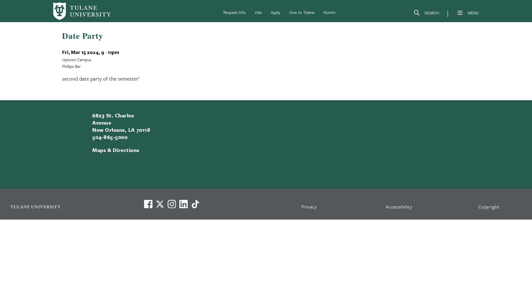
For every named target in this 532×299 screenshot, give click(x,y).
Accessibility (399, 206)
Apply (275, 12)
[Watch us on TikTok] (195, 204)
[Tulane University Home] (70, 206)
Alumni (329, 12)
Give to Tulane (301, 12)
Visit (258, 12)
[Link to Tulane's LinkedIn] (183, 204)
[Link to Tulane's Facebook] (172, 204)
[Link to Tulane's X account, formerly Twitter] (160, 204)
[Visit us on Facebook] (148, 204)
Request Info (234, 12)
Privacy (309, 206)
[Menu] (460, 12)
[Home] (82, 11)
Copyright (489, 206)
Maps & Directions (115, 150)
